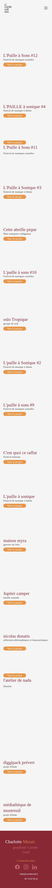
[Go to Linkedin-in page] (34, 867)
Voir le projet (14, 64)
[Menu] (46, 8)
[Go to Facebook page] (18, 867)
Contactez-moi (26, 860)
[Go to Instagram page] (27, 867)
